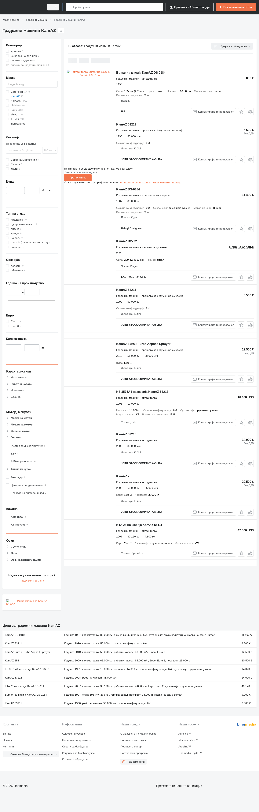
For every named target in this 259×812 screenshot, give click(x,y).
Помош (7, 740)
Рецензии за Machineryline (78, 752)
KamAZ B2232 (126, 241)
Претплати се (77, 177)
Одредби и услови (73, 733)
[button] (241, 111)
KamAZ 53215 (126, 434)
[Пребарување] (70, 7)
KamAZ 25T (124, 476)
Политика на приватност (77, 740)
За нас (7, 733)
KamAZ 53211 (126, 124)
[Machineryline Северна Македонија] (23, 7)
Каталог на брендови (75, 759)
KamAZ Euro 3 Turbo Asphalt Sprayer (143, 344)
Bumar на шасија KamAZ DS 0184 (141, 72)
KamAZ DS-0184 (128, 189)
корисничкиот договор (167, 182)
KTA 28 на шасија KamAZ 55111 (139, 524)
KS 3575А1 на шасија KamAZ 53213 (142, 391)
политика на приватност (135, 182)
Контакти (8, 746)
